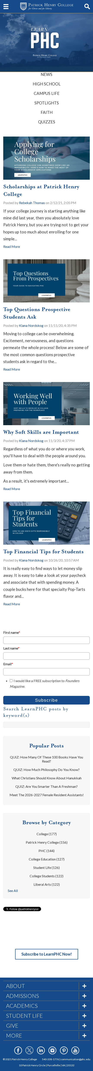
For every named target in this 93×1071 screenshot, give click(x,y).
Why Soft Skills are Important (41, 432)
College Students (46, 876)
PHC (46, 851)
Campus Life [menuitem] (46, 93)
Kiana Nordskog (31, 325)
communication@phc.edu (75, 1059)
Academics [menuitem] (22, 1005)
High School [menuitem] (47, 84)
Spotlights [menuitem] (46, 103)
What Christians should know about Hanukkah (47, 778)
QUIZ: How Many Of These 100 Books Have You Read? (46, 759)
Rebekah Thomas (32, 203)
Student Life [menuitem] (24, 1015)
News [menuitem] (46, 74)
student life (46, 867)
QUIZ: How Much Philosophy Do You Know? (46, 769)
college (47, 834)
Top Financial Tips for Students (43, 551)
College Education (46, 859)
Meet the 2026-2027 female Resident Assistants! (47, 795)
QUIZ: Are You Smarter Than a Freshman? (46, 786)
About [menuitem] (15, 986)
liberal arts (47, 884)
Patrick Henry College (46, 842)
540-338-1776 (50, 1059)
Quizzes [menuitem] (46, 122)
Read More (11, 246)
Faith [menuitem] (47, 112)
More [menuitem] (14, 1035)
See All (13, 891)
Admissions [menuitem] (22, 995)
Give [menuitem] (12, 1025)
